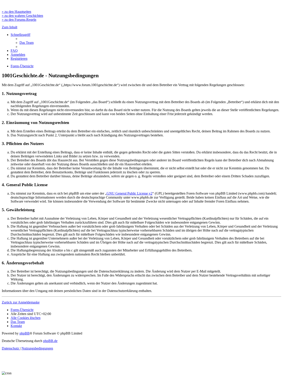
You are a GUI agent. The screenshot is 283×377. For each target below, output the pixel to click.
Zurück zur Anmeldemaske (21, 302)
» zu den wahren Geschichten (22, 15)
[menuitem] (26, 42)
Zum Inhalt (9, 27)
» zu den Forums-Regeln (19, 19)
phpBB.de (50, 341)
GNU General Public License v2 (129, 193)
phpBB (24, 333)
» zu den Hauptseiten (16, 12)
